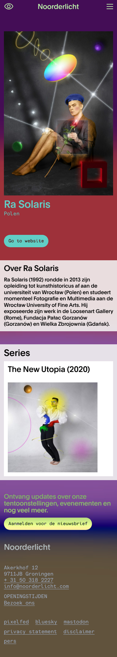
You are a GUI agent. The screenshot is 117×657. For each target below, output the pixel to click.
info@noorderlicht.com (36, 586)
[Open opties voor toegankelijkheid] (9, 6)
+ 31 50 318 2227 (28, 580)
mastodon (76, 622)
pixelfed (16, 622)
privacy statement (30, 631)
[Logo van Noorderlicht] (58, 6)
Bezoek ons (19, 603)
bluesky (46, 622)
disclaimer (79, 631)
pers (10, 641)
